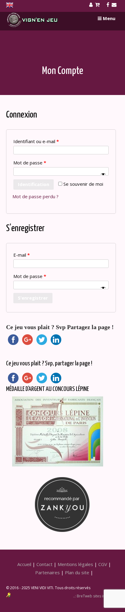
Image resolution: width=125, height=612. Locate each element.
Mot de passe (29, 163)
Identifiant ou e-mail (36, 141)
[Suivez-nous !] (109, 5)
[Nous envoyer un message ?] (115, 5)
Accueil (24, 564)
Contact (44, 564)
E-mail (21, 255)
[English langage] (9, 6)
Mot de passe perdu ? (35, 196)
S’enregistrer (33, 298)
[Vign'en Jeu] (32, 26)
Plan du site (77, 572)
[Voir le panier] (98, 5)
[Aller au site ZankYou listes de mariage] (62, 477)
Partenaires (47, 572)
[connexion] (8, 596)
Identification (33, 184)
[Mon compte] (92, 5)
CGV (102, 564)
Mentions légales (75, 564)
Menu (108, 18)
